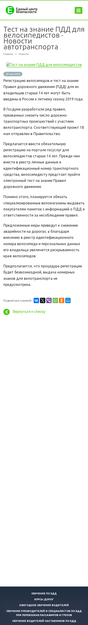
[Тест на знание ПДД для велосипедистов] (44, 65)
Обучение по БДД (44, 593)
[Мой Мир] (68, 300)
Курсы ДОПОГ (44, 599)
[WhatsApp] (55, 300)
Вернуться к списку (29, 311)
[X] (42, 300)
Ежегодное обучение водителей (44, 605)
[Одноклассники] (61, 300)
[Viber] (49, 300)
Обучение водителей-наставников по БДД (44, 621)
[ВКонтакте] (36, 300)
